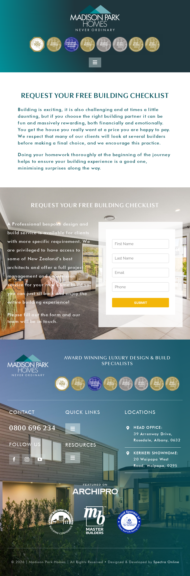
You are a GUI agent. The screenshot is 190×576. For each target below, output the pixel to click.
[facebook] (14, 459)
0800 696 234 (32, 427)
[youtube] (40, 459)
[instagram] (27, 459)
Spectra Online (166, 562)
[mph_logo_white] (95, 7)
